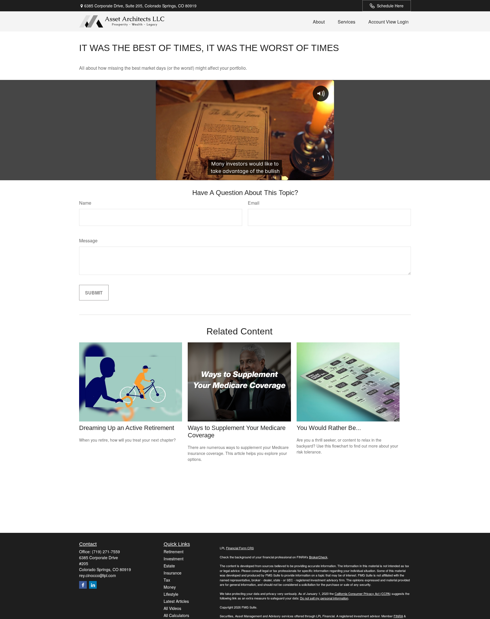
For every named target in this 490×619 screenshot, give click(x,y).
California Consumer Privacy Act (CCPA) (363, 593)
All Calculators (176, 615)
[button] (319, 21)
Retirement (173, 551)
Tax (167, 580)
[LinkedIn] (93, 585)
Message (88, 240)
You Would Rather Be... (329, 427)
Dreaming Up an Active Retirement (126, 427)
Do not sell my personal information (324, 598)
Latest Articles (176, 601)
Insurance (172, 573)
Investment (173, 558)
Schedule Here (390, 6)
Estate (169, 566)
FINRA (398, 616)
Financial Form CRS (240, 548)
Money (170, 587)
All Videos (172, 608)
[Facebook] (83, 585)
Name (85, 203)
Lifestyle (171, 594)
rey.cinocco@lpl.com (97, 575)
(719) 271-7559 (106, 551)
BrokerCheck (318, 557)
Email (253, 203)
